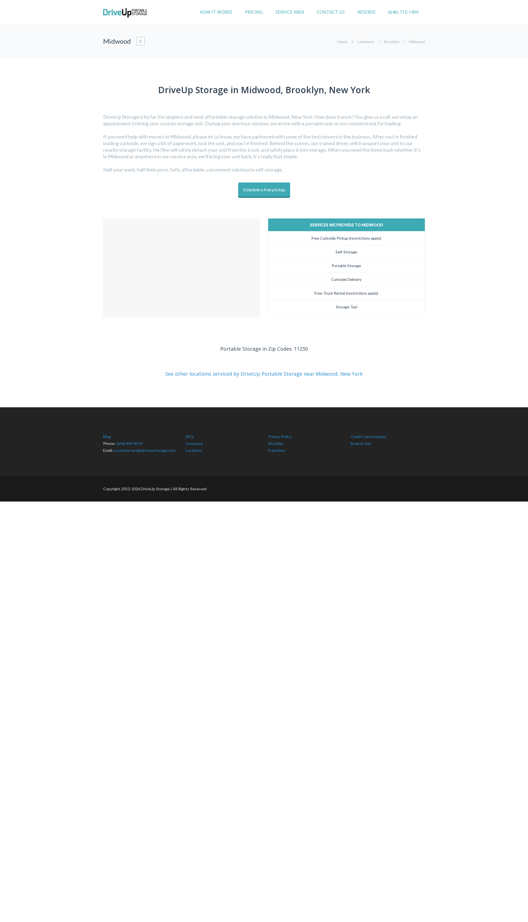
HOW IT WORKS (216, 12)
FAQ (189, 436)
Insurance (194, 443)
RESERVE (367, 12)
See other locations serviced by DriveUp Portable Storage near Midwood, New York (264, 373)
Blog (107, 436)
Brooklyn (391, 41)
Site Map (275, 443)
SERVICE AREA (289, 12)
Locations (366, 41)
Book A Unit (361, 443)
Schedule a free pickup (264, 189)
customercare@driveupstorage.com (144, 450)
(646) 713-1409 (403, 12)
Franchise (276, 450)
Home (342, 41)
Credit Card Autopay (368, 436)
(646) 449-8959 (129, 443)
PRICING (254, 12)
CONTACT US (331, 12)
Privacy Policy (280, 436)
